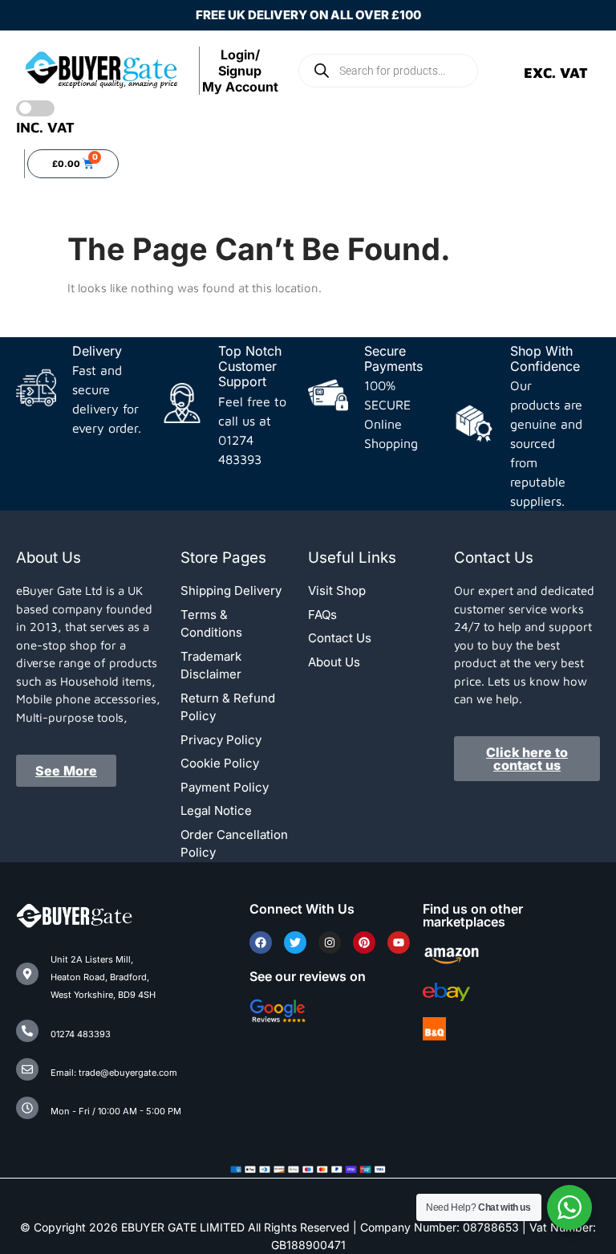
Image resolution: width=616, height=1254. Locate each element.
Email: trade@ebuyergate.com (114, 1072)
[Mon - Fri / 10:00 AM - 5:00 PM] (27, 1108)
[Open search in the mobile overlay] (388, 70)
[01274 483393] (27, 1031)
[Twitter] (295, 942)
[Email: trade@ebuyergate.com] (27, 1069)
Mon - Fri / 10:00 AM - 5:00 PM (116, 1111)
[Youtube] (398, 942)
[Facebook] (260, 942)
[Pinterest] (364, 942)
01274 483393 (81, 1034)
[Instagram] (329, 942)
